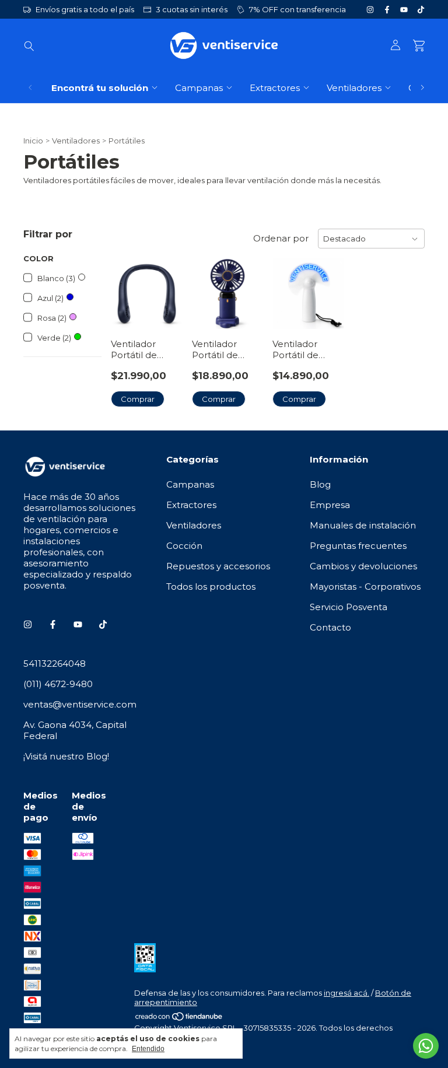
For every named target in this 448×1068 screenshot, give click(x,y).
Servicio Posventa (348, 606)
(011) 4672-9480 (58, 683)
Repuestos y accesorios (218, 566)
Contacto (330, 627)
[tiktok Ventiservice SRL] (421, 9)
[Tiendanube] (179, 1018)
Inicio (33, 140)
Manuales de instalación (363, 525)
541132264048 (54, 663)
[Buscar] (29, 45)
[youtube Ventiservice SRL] (404, 9)
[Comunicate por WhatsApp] (426, 1046)
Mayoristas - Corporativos (365, 586)
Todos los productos (211, 586)
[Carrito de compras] (419, 46)
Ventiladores (354, 87)
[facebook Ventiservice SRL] (387, 9)
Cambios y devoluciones (363, 566)
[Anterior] (30, 88)
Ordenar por (281, 238)
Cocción (184, 545)
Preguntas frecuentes (358, 545)
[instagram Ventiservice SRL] (370, 9)
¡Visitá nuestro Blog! (66, 756)
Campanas (199, 87)
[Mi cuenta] (395, 45)
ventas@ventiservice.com (79, 704)
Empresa (330, 504)
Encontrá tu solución (99, 87)
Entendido (148, 1049)
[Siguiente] (422, 88)
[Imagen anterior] (128, 286)
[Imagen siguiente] (165, 286)
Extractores (275, 87)
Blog (320, 484)
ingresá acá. (346, 992)
